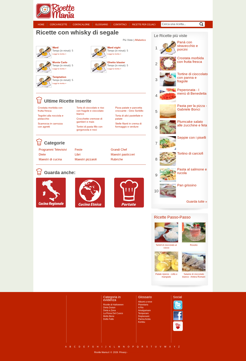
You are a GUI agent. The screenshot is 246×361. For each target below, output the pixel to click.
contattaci (120, 24)
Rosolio (194, 245)
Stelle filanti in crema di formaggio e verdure (128, 125)
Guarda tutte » (196, 201)
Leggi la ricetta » (59, 54)
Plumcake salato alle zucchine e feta (192, 123)
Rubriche (117, 159)
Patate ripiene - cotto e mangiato (166, 275)
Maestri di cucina (50, 159)
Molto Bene (108, 316)
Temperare (143, 313)
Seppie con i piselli (191, 137)
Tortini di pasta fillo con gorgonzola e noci (89, 128)
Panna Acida (144, 319)
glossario (101, 24)
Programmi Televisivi (53, 149)
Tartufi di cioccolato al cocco (166, 246)
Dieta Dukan (109, 307)
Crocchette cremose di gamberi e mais (89, 120)
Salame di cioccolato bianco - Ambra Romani (193, 275)
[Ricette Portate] (129, 206)
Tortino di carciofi (190, 153)
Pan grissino (186, 185)
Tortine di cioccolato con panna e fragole (192, 77)
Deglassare (143, 316)
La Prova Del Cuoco (113, 313)
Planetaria (143, 304)
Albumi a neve (145, 302)
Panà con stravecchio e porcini (187, 45)
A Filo (141, 307)
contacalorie (81, 24)
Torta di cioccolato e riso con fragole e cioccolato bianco (90, 110)
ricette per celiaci (143, 24)
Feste (78, 149)
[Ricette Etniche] (90, 206)
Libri (77, 154)
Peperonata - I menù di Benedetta (192, 91)
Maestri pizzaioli (86, 159)
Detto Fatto (108, 319)
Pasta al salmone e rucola (192, 171)
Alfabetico (140, 39)
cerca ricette (58, 24)
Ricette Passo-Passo (172, 217)
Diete (42, 154)
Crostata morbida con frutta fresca (50, 109)
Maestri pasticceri (123, 154)
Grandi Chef (119, 149)
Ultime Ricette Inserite (67, 100)
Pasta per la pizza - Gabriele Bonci (192, 107)
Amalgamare (144, 310)
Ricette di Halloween (113, 304)
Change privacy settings (140, 352)
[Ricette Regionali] (51, 206)
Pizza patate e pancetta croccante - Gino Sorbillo (129, 109)
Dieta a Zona (109, 310)
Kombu (141, 322)
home (41, 24)
